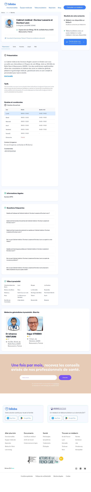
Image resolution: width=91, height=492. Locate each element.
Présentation (5, 46)
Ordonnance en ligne (30, 443)
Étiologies (46, 446)
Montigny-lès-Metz (36, 292)
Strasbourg (78, 446)
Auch (45, 295)
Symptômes (46, 440)
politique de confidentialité (51, 385)
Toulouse (64, 446)
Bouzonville (34, 300)
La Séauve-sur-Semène (22, 296)
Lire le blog (8, 449)
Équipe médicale (10, 440)
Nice (19, 289)
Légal (29, 46)
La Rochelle (34, 289)
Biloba (3, 12)
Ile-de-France (66, 436)
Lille (76, 443)
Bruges (33, 285)
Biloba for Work (10, 446)
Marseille (65, 443)
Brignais (46, 300)
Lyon (19, 285)
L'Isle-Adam (21, 300)
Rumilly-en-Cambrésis (7, 301)
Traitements (46, 443)
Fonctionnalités (9, 436)
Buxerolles (47, 289)
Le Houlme (47, 285)
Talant (32, 295)
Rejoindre (8, 443)
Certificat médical (30, 436)
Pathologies (46, 436)
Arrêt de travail (29, 440)
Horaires (21, 46)
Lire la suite (8, 76)
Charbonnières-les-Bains (9, 286)
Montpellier (79, 449)
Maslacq (6, 292)
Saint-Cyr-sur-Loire (23, 292)
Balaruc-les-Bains (9, 289)
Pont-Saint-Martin (49, 292)
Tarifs (14, 46)
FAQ (35, 46)
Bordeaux (78, 440)
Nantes (77, 436)
